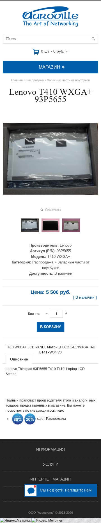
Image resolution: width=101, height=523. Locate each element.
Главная (17, 80)
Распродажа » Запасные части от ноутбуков (58, 80)
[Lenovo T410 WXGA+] (30, 225)
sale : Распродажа (51, 419)
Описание (19, 359)
